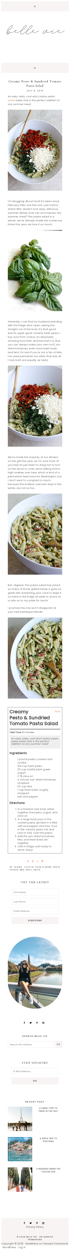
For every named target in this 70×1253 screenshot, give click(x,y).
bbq (22, 869)
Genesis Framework (40, 1238)
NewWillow (32, 1243)
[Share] (27, 861)
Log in (22, 1247)
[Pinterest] (38, 1022)
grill (29, 869)
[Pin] (42, 861)
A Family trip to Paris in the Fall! (48, 1109)
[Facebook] (25, 1022)
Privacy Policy (35, 1227)
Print (58, 711)
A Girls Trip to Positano (48, 1140)
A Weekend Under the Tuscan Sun (48, 1170)
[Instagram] (44, 1022)
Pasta (56, 867)
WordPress (9, 1247)
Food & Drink (43, 867)
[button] (35, 6)
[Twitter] (32, 1022)
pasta (11, 100)
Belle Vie (35, 30)
